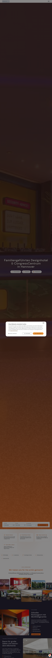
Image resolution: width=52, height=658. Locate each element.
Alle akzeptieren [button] (38, 333)
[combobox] (43, 322)
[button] (12, 333)
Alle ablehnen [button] (27, 333)
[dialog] (26, 329)
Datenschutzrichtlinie (14, 330)
